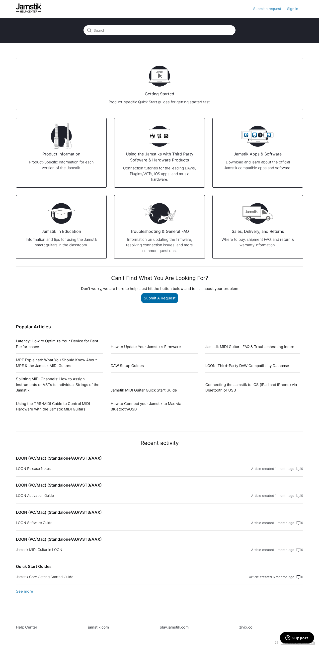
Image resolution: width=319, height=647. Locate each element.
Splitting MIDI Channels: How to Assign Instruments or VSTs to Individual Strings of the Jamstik (57, 384)
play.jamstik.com (174, 627)
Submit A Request (159, 298)
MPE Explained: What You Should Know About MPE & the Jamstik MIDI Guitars (56, 363)
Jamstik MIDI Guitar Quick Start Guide (144, 390)
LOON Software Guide (34, 522)
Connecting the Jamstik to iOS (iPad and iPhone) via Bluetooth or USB (251, 387)
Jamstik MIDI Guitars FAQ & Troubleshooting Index (249, 346)
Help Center (26, 627)
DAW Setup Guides (127, 365)
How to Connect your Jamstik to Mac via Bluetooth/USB (146, 406)
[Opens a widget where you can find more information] (297, 638)
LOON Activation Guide (35, 495)
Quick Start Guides (34, 566)
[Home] (28, 11)
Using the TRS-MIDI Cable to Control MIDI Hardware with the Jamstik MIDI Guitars (53, 406)
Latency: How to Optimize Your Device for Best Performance (57, 344)
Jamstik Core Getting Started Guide (44, 577)
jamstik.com (98, 627)
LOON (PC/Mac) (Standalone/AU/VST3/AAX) (59, 458)
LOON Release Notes (33, 468)
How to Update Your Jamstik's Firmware (146, 346)
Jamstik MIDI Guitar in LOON (39, 549)
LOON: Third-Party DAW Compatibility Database (247, 365)
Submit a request (267, 8)
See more (24, 591)
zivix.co (245, 627)
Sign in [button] (292, 8)
